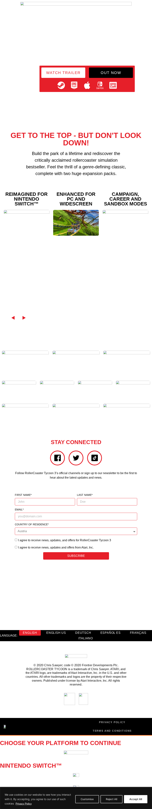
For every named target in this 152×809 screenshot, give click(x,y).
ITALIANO (85, 638)
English (30, 632)
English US (56, 632)
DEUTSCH (83, 632)
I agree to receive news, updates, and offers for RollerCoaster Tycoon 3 (64, 540)
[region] (76, 798)
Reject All (111, 799)
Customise (87, 799)
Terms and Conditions (112, 730)
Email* (19, 509)
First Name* (23, 495)
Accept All (135, 799)
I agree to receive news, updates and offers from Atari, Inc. (56, 547)
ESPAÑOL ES (110, 632)
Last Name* (84, 495)
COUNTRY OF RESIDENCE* (32, 524)
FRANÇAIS (138, 632)
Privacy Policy (24, 803)
